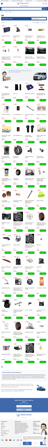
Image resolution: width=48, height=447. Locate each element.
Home (2, 11)
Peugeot (10, 11)
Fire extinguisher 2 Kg (17, 114)
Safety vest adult (40, 200)
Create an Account (39, 0)
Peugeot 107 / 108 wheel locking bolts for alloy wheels (18, 311)
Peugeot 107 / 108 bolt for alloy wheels (29, 268)
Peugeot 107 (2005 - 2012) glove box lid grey (41, 58)
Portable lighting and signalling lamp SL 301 (41, 94)
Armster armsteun (8, 390)
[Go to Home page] (23, 3)
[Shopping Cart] (46, 3)
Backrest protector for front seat (17, 268)
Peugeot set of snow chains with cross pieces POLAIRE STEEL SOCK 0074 (18, 333)
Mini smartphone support (16, 37)
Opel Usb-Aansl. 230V (6, 114)
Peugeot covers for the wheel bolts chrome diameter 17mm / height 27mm (6, 58)
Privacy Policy (3, 432)
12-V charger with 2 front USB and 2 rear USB (6, 94)
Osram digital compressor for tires (6, 201)
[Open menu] (2, 3)
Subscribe (24, 409)
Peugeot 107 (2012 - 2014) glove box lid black (30, 58)
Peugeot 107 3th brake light (6, 268)
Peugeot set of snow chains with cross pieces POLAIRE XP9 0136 (41, 224)
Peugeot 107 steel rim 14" (6, 333)
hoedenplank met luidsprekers (19, 390)
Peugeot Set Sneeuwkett (15, 157)
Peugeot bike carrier (29, 332)
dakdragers (3, 390)
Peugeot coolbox (16, 244)
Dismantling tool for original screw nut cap (41, 37)
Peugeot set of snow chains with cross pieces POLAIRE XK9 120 (30, 246)
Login (43, 0)
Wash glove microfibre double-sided (17, 201)
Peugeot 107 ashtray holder (6, 223)
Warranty (2, 427)
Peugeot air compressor (30, 93)
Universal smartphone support (29, 157)
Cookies (2, 435)
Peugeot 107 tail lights (6, 354)
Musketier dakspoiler (22, 389)
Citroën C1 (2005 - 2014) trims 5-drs (41, 136)
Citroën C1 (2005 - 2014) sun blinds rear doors (29, 179)
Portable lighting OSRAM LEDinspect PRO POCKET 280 (6, 179)
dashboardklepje (29, 389)
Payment (2, 424)
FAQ (1, 429)
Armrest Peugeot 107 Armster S (6, 245)
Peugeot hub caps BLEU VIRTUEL (29, 289)
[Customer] (43, 3)
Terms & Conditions (4, 433)
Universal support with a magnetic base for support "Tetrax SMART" (18, 289)
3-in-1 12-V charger (28, 310)
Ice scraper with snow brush (29, 115)
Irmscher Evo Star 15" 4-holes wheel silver (29, 223)
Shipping (2, 423)
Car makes (5, 11)
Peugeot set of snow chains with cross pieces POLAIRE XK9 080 (30, 355)
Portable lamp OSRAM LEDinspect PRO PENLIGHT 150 (29, 201)
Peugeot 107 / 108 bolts (41, 114)
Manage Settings (27, 443)
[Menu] (46, 437)
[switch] (45, 443)
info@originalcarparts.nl (28, 376)
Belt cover (15, 93)
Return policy (3, 426)
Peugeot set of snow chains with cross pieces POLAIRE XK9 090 (18, 224)
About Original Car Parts (5, 430)
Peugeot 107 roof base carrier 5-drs (6, 136)
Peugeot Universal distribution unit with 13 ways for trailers (17, 355)
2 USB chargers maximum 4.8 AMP (28, 136)
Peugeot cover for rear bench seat (41, 311)
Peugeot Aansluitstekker (5, 311)
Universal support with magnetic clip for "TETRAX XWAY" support (41, 179)
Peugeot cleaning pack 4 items (41, 333)
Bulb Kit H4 (39, 244)
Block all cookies (35, 443)
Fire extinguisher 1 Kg (17, 135)
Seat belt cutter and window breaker (29, 37)
